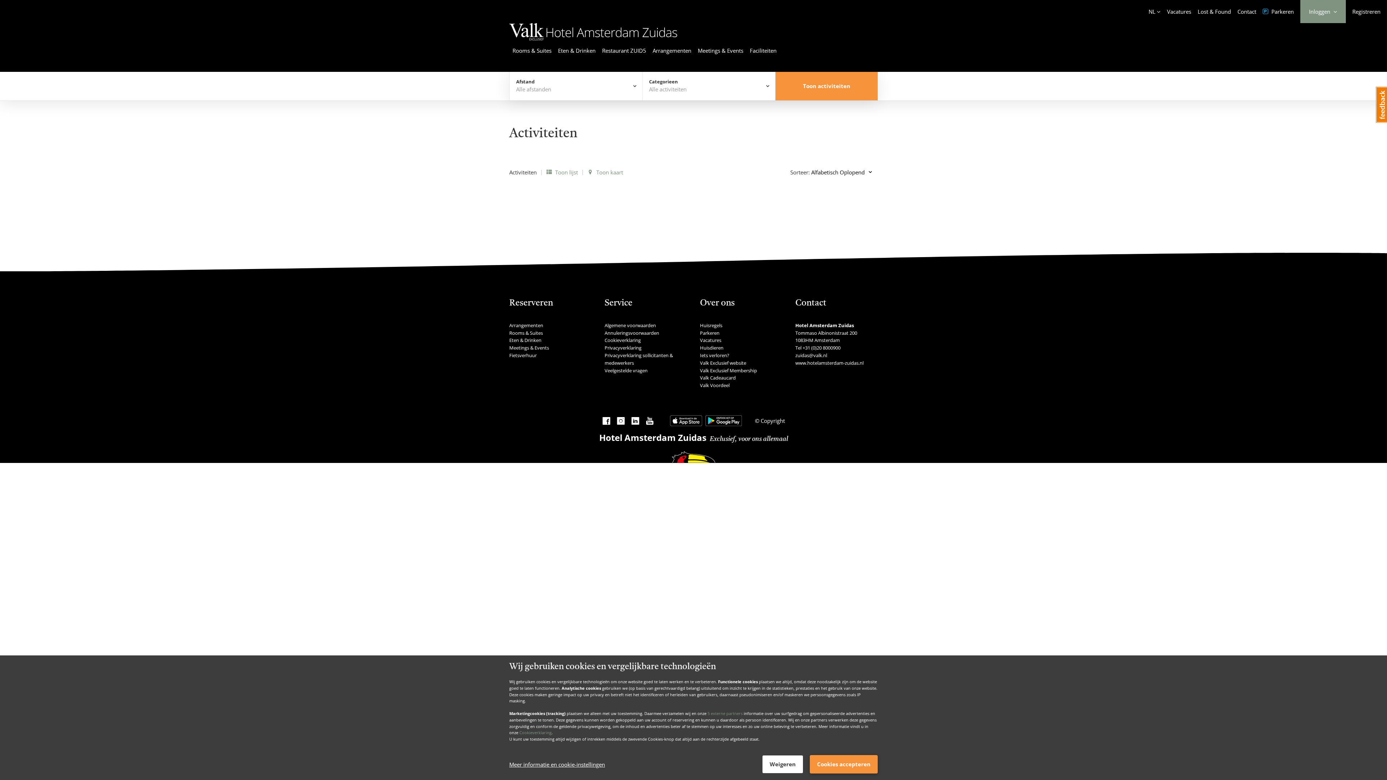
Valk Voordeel (715, 385)
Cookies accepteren (843, 764)
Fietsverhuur (523, 355)
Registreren (1366, 11)
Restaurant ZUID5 (624, 50)
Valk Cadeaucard (718, 377)
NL (1152, 11)
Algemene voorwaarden (630, 325)
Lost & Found (1214, 11)
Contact (1246, 11)
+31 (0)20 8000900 (822, 347)
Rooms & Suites (532, 50)
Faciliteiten (763, 50)
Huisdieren (711, 347)
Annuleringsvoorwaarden (632, 333)
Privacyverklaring (623, 347)
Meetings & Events (720, 50)
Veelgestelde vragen (626, 370)
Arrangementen (672, 50)
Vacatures (1179, 11)
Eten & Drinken (577, 50)
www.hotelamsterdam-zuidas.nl (829, 363)
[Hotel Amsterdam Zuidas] (593, 41)
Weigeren (783, 764)
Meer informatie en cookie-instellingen (557, 764)
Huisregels (711, 325)
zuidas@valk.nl (811, 355)
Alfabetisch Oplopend (838, 172)
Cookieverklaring (535, 732)
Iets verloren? (714, 355)
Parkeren (1282, 11)
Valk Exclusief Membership (728, 370)
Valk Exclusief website (723, 363)
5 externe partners (725, 713)
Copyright (772, 420)
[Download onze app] (686, 420)
